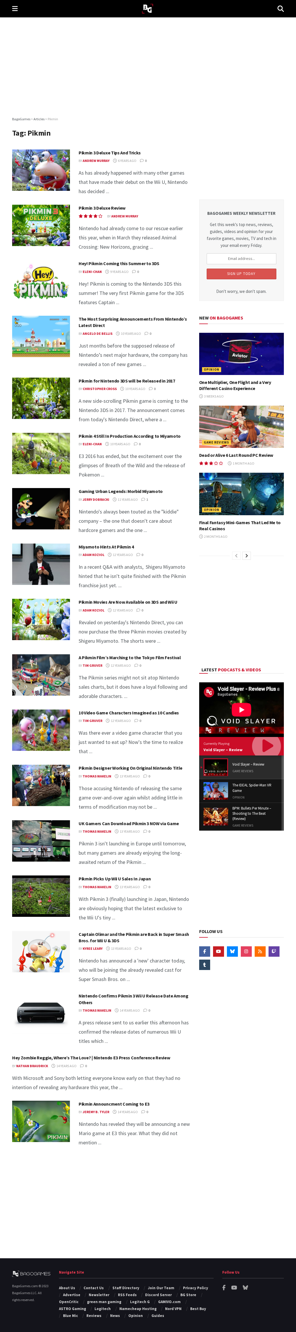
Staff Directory (125, 1287)
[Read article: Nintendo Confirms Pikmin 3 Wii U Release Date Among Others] (41, 1013)
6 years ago (126, 160)
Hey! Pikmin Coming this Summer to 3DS (119, 263)
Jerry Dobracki (96, 499)
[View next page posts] (246, 556)
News (115, 1315)
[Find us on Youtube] (218, 951)
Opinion (211, 369)
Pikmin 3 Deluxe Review (102, 208)
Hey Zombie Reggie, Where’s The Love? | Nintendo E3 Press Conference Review (91, 1058)
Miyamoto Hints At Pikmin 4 (106, 547)
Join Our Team (161, 1287)
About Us (67, 1287)
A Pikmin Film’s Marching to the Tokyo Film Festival (130, 657)
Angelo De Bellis (97, 333)
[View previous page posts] (236, 556)
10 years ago (130, 333)
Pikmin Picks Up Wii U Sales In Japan (115, 879)
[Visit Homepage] (147, 8)
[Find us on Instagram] (246, 951)
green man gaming (104, 1301)
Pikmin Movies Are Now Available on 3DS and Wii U (128, 602)
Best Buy (198, 1308)
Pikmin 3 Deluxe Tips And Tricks (110, 153)
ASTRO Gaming (72, 1308)
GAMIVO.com (169, 1301)
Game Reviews (216, 442)
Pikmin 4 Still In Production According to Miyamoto (130, 436)
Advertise (71, 1294)
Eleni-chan (92, 271)
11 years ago (127, 499)
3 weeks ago (214, 396)
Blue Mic (70, 1315)
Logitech (103, 1308)
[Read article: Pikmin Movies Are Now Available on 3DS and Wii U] (41, 619)
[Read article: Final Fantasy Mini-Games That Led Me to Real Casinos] (241, 494)
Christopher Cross (100, 389)
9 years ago (119, 271)
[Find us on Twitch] (274, 951)
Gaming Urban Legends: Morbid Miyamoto (121, 491)
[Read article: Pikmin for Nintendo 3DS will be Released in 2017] (41, 398)
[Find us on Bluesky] (232, 951)
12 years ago (122, 555)
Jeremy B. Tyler (96, 1112)
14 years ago (129, 1010)
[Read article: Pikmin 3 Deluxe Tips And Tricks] (41, 170)
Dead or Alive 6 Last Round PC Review (236, 455)
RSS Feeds (127, 1294)
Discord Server (158, 1294)
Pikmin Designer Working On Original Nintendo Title (130, 768)
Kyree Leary (93, 948)
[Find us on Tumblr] (204, 965)
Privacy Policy (195, 1287)
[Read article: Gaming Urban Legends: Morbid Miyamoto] (41, 508)
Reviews (93, 1315)
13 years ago (129, 776)
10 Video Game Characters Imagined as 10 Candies (129, 713)
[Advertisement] (148, 66)
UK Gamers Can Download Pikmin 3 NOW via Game (129, 823)
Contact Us (94, 1287)
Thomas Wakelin (97, 776)
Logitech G (140, 1301)
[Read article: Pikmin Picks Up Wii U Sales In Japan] (41, 896)
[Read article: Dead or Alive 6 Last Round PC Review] (241, 427)
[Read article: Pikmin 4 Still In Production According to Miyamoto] (41, 453)
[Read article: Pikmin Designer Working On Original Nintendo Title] (41, 785)
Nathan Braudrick (32, 1066)
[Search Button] (281, 8)
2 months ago (215, 536)
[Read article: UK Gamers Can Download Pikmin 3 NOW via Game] (41, 841)
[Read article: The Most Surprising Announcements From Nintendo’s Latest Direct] (41, 336)
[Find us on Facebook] (204, 951)
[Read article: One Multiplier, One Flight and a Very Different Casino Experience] (241, 354)
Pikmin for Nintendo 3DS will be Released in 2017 (127, 381)
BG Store (188, 1294)
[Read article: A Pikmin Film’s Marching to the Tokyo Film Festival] (41, 675)
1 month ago (243, 463)
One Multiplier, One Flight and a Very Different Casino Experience (235, 385)
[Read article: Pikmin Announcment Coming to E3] (41, 1121)
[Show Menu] (15, 8)
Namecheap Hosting (138, 1308)
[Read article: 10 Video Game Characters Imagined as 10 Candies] (41, 730)
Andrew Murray (96, 160)
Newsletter (99, 1294)
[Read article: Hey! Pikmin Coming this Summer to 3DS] (41, 281)
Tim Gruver (92, 665)
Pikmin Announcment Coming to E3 (114, 1104)
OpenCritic (69, 1301)
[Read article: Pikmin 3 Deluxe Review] (41, 225)
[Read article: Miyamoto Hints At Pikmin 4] (41, 564)
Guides (157, 1315)
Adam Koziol (93, 555)
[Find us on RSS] (260, 951)
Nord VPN (173, 1308)
